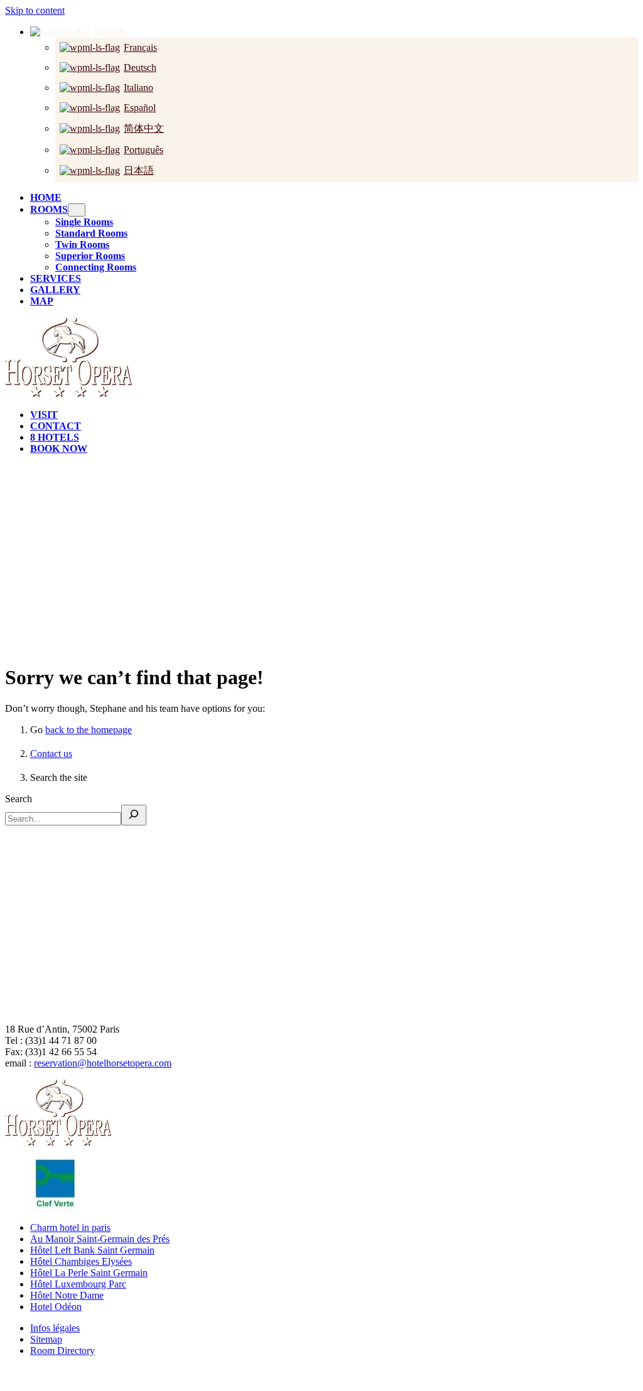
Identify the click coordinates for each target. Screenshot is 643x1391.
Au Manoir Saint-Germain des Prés (100, 1238)
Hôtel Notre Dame (67, 1295)
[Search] (133, 815)
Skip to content (35, 10)
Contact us (51, 753)
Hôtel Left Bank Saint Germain (92, 1250)
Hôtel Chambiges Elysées (81, 1261)
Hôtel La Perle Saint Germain (89, 1272)
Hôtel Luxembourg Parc (78, 1284)
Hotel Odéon (56, 1306)
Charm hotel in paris (70, 1227)
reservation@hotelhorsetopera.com (102, 1063)
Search (18, 798)
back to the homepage (88, 729)
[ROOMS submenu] (76, 210)
